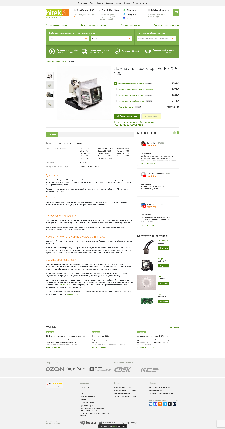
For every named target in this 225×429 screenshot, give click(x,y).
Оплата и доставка (113, 3)
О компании (82, 3)
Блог (92, 3)
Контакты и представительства (161, 393)
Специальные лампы (130, 25)
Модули (161, 259)
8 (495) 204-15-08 (110, 10)
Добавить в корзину (127, 116)
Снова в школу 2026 (100, 336)
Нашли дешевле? (151, 116)
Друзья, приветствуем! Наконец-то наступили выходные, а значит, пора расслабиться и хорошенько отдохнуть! (155, 342)
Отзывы (127, 3)
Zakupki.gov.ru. (65, 285)
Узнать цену (173, 107)
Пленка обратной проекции (159, 387)
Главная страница (53, 62)
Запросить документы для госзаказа (128, 124)
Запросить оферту (147, 122)
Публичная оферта (87, 406)
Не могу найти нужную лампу (125, 122)
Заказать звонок (80, 17)
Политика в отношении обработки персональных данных (93, 409)
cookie (114, 426)
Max (129, 18)
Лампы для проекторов (56, 25)
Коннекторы (163, 241)
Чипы (160, 294)
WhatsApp (131, 10)
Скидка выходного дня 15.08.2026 (152, 336)
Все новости (174, 327)
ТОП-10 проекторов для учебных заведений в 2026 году (66, 336)
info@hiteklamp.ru (160, 10)
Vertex (64, 62)
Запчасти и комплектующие (166, 25)
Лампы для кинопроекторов (93, 25)
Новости (100, 3)
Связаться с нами (140, 3)
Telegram (131, 14)
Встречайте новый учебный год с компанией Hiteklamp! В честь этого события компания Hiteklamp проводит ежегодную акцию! (109, 342)
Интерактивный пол (156, 390)
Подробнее (163, 248)
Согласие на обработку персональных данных (95, 414)
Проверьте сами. (72, 294)
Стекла (160, 276)
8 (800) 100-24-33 (85, 10)
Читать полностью (148, 164)
